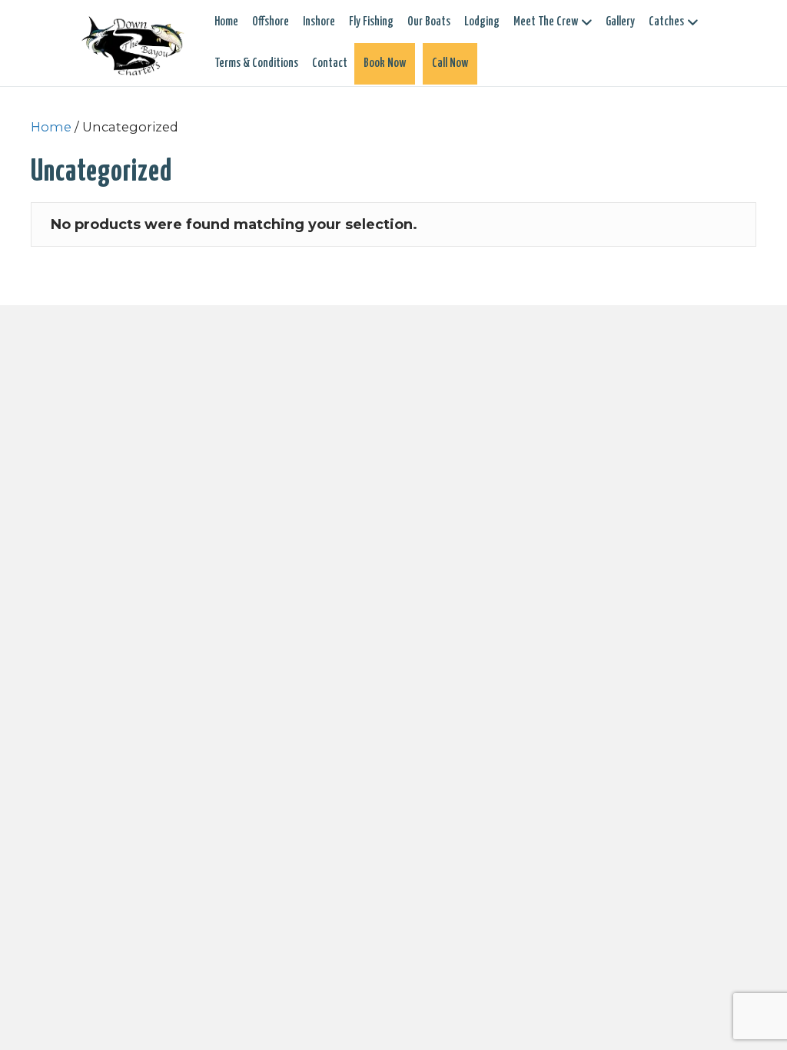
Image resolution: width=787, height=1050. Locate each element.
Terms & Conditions (256, 63)
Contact (329, 63)
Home (226, 22)
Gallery (620, 22)
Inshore (319, 22)
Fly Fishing (371, 22)
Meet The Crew (545, 22)
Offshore (270, 22)
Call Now (450, 63)
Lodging (482, 22)
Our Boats (428, 22)
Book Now (385, 63)
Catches (666, 22)
